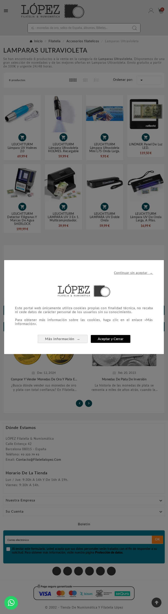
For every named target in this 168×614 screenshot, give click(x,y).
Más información (62, 339)
